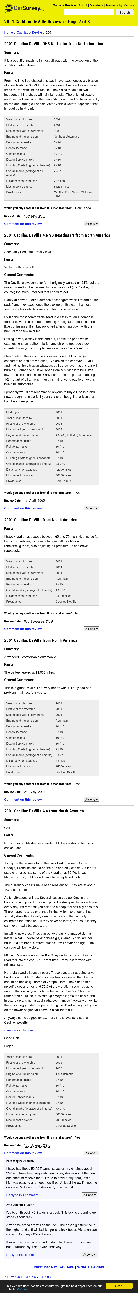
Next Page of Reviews (54, 1267)
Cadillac (22, 32)
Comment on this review (23, 223)
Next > (47, 1276)
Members (96, 5)
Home (8, 32)
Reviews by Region (120, 5)
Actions (90, 223)
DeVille (37, 32)
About (83, 5)
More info (23, 1289)
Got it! (119, 1286)
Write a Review (64, 5)
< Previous (12, 1276)
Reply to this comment (22, 1194)
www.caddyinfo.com (18, 1030)
